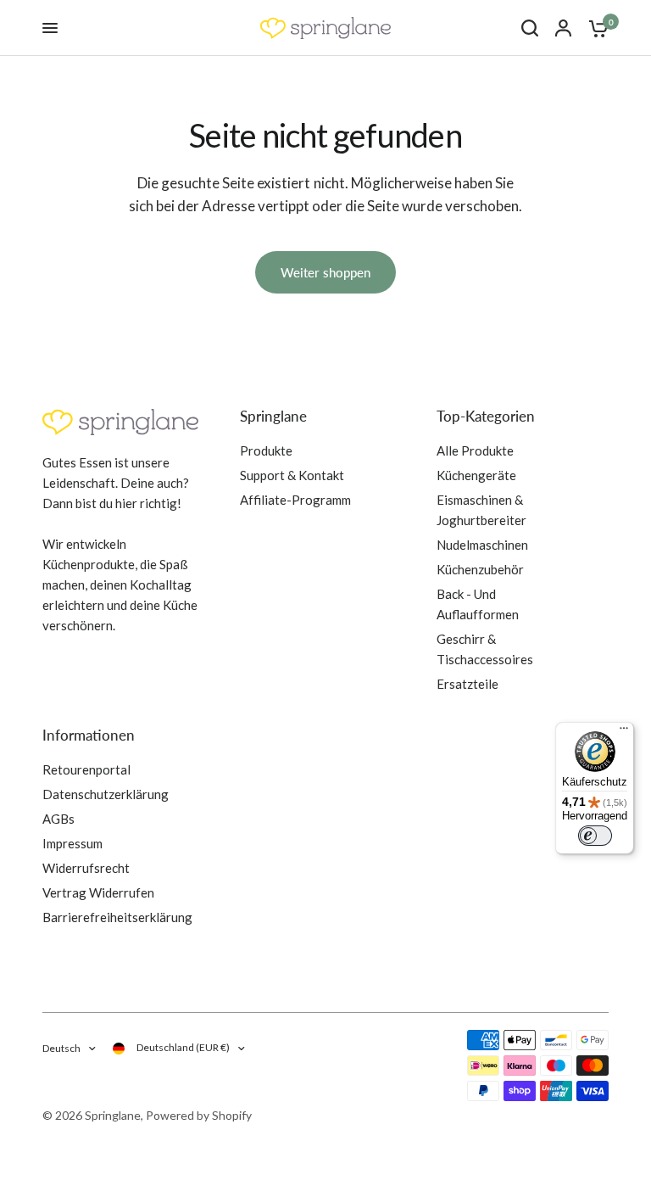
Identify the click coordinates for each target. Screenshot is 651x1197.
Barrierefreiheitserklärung (117, 917)
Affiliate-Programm (295, 499)
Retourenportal (86, 769)
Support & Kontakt (292, 475)
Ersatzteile (467, 683)
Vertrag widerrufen (98, 892)
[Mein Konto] (563, 28)
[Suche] (530, 28)
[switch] (595, 835)
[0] (594, 28)
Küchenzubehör (480, 569)
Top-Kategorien (486, 416)
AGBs (58, 818)
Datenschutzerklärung (105, 794)
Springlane (273, 416)
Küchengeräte (476, 475)
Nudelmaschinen (482, 544)
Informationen (88, 735)
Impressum (72, 843)
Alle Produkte (475, 450)
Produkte (266, 450)
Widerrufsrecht (86, 867)
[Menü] (624, 732)
